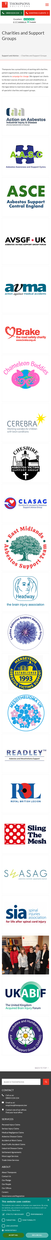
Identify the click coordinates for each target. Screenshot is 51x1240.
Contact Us (6, 1176)
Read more (16, 1210)
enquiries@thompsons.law (16, 1105)
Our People (6, 1184)
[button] (25, 1230)
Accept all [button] (13, 1235)
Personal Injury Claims (11, 1124)
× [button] (48, 1200)
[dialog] (25, 1218)
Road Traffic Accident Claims (13, 1144)
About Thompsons (9, 1172)
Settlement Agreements (11, 1152)
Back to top (41, 1068)
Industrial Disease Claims (12, 1148)
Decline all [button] (37, 1235)
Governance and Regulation (13, 1196)
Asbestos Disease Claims (12, 1136)
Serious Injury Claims (10, 1128)
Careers (5, 1192)
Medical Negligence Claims (13, 1132)
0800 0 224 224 (12, 1098)
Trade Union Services (10, 1160)
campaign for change (20, 76)
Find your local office (14, 1112)
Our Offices (6, 1188)
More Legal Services (10, 1156)
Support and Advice (10, 55)
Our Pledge (6, 1180)
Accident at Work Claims (12, 1140)
